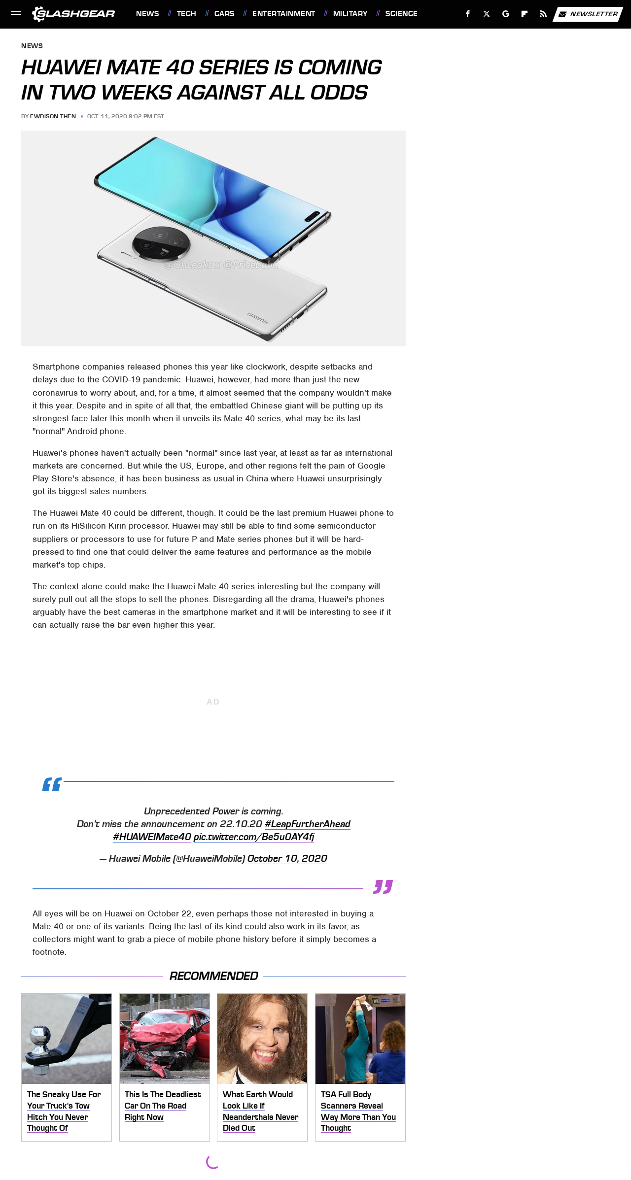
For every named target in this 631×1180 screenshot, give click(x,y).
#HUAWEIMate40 (152, 837)
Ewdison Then (53, 116)
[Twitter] (487, 14)
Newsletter (594, 13)
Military (350, 13)
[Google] (506, 14)
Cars (224, 13)
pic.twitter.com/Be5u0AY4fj (254, 837)
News (147, 13)
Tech (187, 13)
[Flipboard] (525, 14)
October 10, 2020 (287, 858)
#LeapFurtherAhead (308, 824)
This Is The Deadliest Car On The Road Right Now (163, 1105)
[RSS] (543, 14)
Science (402, 13)
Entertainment (283, 13)
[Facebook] (468, 14)
